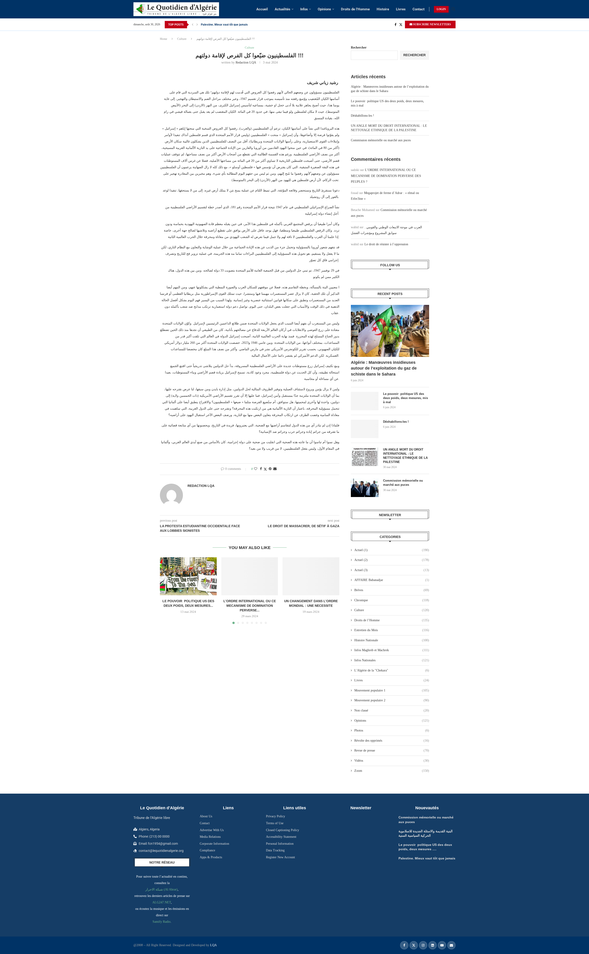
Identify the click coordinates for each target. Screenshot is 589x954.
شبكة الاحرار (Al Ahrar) (161, 889)
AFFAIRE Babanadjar (391, 580)
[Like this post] (255, 469)
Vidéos (391, 760)
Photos (391, 730)
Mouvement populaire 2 (391, 700)
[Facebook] (395, 24)
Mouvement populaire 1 (391, 690)
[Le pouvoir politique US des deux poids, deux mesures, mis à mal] (364, 401)
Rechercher (359, 47)
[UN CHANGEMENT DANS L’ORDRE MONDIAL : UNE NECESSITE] (311, 576)
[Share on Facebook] (261, 469)
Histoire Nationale (391, 640)
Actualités (282, 9)
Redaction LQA (246, 62)
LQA (213, 945)
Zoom (391, 770)
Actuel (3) (391, 570)
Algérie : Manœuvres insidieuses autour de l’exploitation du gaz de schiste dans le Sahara (384, 368)
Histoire (383, 9)
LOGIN (441, 9)
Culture (182, 38)
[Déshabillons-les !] (364, 429)
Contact (418, 9)
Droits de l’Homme (355, 9)
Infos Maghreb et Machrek (391, 650)
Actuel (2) (391, 560)
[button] (192, 24)
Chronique (391, 600)
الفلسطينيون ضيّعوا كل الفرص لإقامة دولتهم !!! (228, 24)
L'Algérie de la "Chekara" (391, 670)
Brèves (391, 590)
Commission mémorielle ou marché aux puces (381, 140)
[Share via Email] (275, 469)
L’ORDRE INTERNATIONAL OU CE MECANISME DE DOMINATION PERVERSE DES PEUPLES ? (386, 175)
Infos (304, 9)
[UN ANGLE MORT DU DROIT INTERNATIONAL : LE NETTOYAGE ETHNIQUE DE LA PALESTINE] (364, 457)
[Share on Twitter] (265, 469)
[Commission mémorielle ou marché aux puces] (364, 488)
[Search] (453, 9)
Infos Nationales (391, 660)
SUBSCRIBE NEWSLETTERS (431, 24)
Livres (401, 9)
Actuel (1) (391, 550)
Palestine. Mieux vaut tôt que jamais (426, 858)
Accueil (262, 9)
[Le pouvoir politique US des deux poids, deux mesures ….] (188, 576)
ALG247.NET (161, 902)
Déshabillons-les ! (362, 115)
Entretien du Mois (391, 630)
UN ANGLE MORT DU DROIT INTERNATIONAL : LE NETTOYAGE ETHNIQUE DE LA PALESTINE (405, 456)
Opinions (324, 9)
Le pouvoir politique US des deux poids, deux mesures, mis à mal (405, 398)
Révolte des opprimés (391, 740)
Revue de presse (391, 750)
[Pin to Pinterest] (270, 469)
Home (163, 38)
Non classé (391, 710)
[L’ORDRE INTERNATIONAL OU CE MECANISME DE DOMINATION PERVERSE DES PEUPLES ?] (249, 576)
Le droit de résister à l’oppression (386, 244)
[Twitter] (401, 24)
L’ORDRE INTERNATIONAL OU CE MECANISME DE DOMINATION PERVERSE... (249, 605)
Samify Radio (161, 921)
